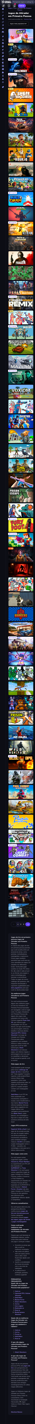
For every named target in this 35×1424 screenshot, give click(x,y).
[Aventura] (3, 43)
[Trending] (3, 18)
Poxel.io (18, 1334)
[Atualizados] (3, 22)
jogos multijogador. (19, 1222)
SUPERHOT (15, 1168)
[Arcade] (3, 39)
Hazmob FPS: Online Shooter (18, 1034)
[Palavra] (3, 66)
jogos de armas (24, 1219)
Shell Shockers (17, 1049)
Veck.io (17, 1291)
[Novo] (3, 15)
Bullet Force (23, 1103)
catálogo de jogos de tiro (19, 1071)
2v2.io (17, 1304)
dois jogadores (17, 988)
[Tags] (3, 87)
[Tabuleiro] (3, 79)
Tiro (14, 8)
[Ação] (3, 36)
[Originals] (3, 25)
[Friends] (3, 6)
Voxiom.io (14, 1162)
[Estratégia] (3, 59)
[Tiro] (3, 82)
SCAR (19, 1142)
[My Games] (9, 6)
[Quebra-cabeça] (3, 72)
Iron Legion (19, 1306)
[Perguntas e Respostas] (3, 69)
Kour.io (17, 1310)
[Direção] (3, 52)
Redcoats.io (19, 1308)
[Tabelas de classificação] (3, 31)
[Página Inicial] (3, 9)
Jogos (10, 8)
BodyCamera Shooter (19, 1313)
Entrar (21, 6)
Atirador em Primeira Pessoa (24, 9)
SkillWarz (14, 1094)
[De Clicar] (3, 49)
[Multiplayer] (3, 28)
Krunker (20, 1189)
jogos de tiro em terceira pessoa (20, 1212)
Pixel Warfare (24, 1162)
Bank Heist (18, 1113)
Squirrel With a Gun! (18, 1129)
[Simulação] (3, 75)
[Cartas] (3, 46)
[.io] (3, 62)
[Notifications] (14, 6)
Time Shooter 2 (18, 1169)
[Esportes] (3, 56)
